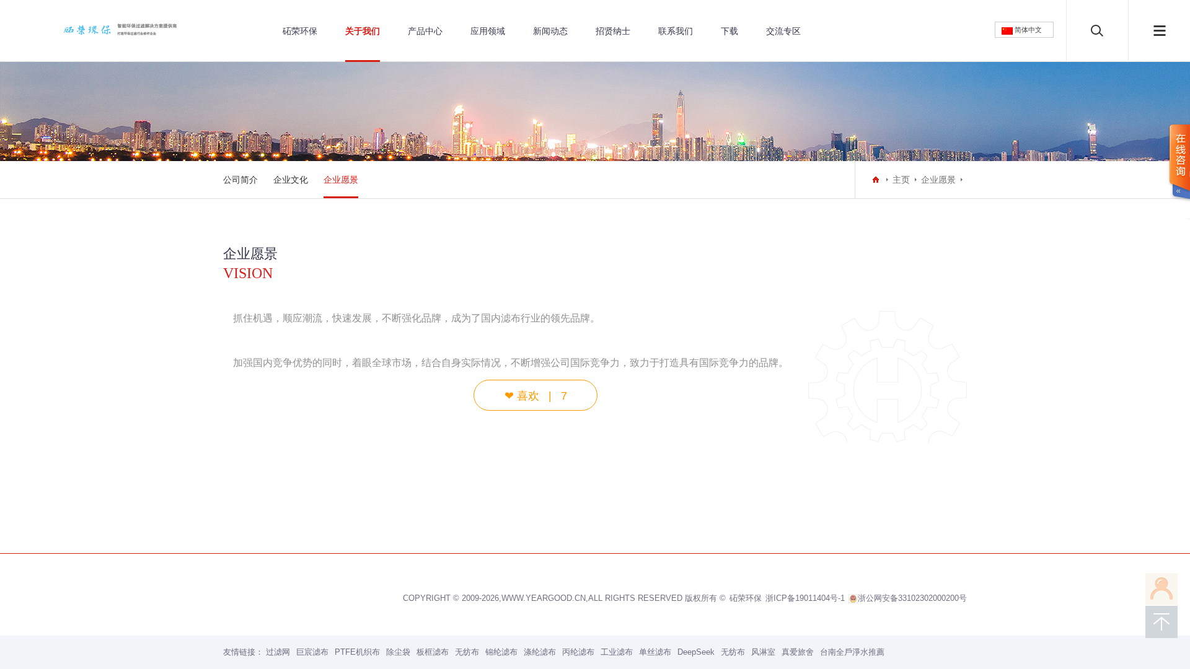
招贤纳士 (613, 31)
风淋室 (763, 652)
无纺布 (467, 652)
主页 (901, 180)
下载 (729, 31)
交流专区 (783, 31)
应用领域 (487, 31)
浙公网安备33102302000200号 (912, 598)
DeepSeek (696, 652)
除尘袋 (398, 652)
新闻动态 (550, 31)
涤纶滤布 (540, 652)
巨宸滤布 (312, 652)
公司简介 (240, 180)
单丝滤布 (655, 652)
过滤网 (278, 652)
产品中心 (425, 31)
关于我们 (362, 31)
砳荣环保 (300, 31)
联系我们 (675, 31)
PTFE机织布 (357, 652)
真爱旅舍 (798, 652)
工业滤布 (617, 652)
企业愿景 (341, 180)
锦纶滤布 (501, 652)
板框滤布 (432, 652)
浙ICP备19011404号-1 (805, 598)
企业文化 (290, 180)
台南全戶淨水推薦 (852, 652)
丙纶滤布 (578, 652)
